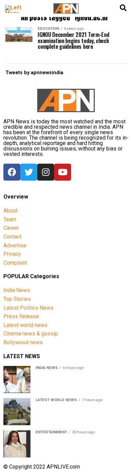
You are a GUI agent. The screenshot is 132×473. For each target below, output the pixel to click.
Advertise (14, 245)
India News (16, 290)
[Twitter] (28, 172)
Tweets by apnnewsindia (34, 73)
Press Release (21, 316)
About (10, 210)
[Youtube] (62, 172)
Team (9, 219)
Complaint (15, 263)
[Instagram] (45, 172)
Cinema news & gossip (30, 333)
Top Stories (17, 299)
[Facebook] (11, 172)
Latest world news (25, 325)
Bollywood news (23, 342)
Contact (12, 236)
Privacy (12, 254)
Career (11, 228)
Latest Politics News (28, 308)
